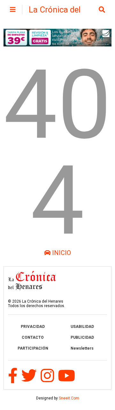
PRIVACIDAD (33, 326)
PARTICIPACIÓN (33, 348)
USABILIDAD (82, 326)
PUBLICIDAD (82, 337)
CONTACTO (33, 337)
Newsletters (82, 348)
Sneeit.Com (69, 398)
